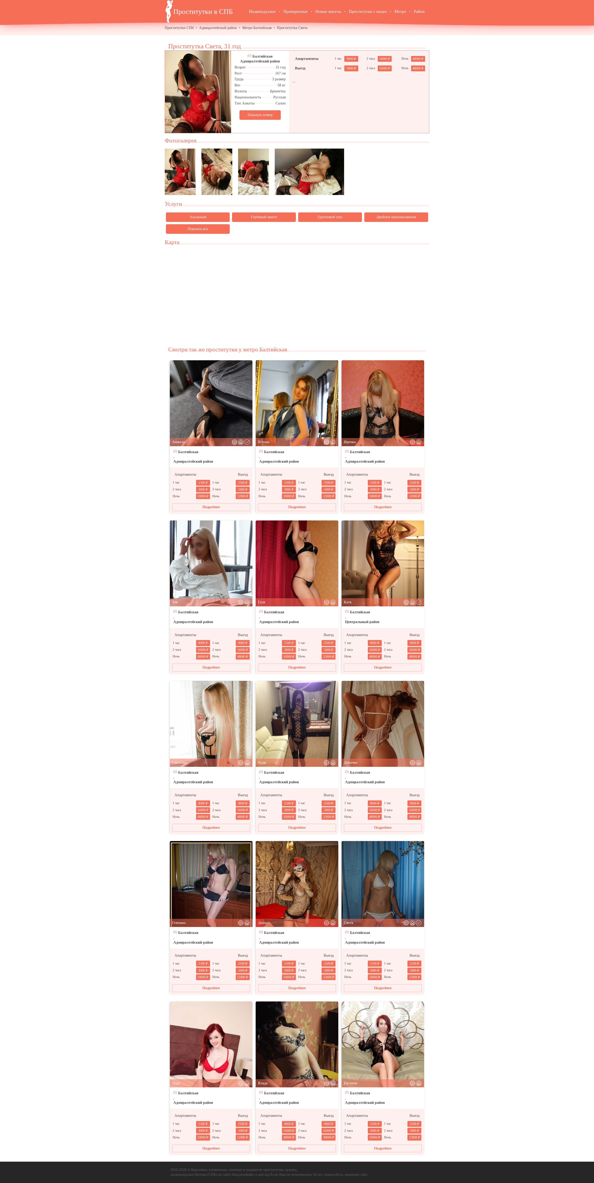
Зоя (175, 602)
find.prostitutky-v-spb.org (250, 1174)
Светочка (179, 762)
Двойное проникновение (396, 217)
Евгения (350, 1083)
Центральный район (362, 622)
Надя (262, 762)
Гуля (261, 602)
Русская (279, 97)
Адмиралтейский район (218, 28)
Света (348, 923)
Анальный (198, 217)
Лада (176, 1083)
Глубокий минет (264, 217)
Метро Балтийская (256, 28)
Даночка (350, 762)
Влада (263, 1083)
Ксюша (263, 442)
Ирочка (350, 442)
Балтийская (262, 56)
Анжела (178, 442)
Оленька (179, 923)
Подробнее (211, 507)
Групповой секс (330, 217)
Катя (347, 602)
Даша (262, 923)
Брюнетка (278, 91)
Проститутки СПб (179, 28)
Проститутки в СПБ (203, 11)
